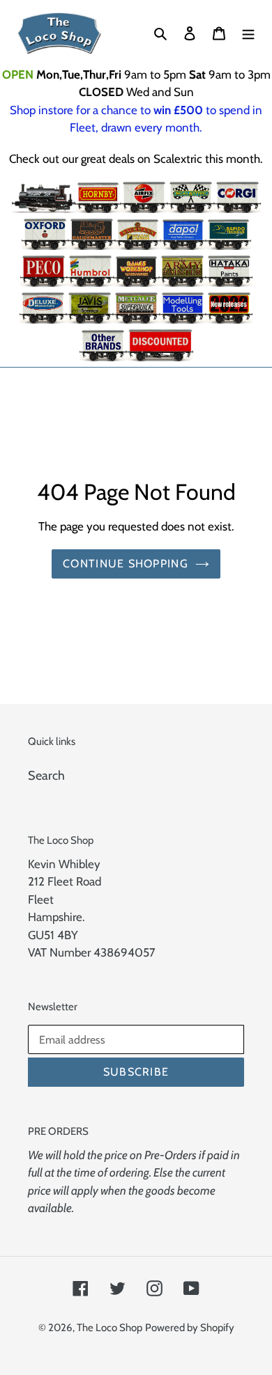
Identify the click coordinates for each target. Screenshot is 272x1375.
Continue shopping (125, 563)
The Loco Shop (109, 1327)
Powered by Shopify (189, 1327)
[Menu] (248, 33)
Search (46, 775)
